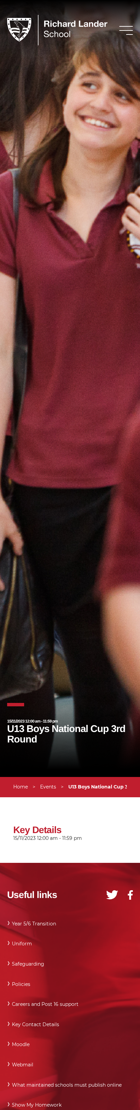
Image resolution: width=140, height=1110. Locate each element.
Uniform (22, 944)
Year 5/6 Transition (34, 924)
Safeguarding (28, 964)
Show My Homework (37, 1105)
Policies (21, 984)
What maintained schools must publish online (67, 1085)
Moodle (21, 1044)
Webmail (22, 1065)
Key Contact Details (35, 1024)
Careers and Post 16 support (45, 1004)
